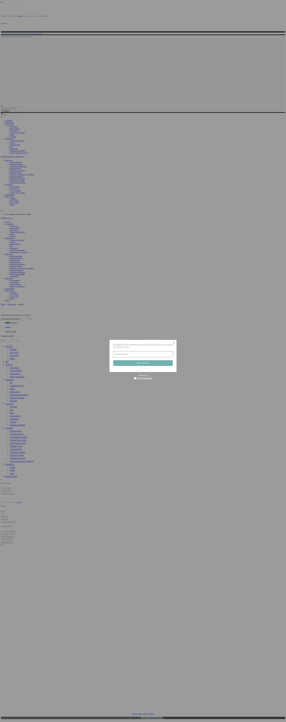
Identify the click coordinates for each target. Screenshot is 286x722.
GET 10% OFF (143, 363)
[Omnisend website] (143, 377)
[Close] (174, 342)
